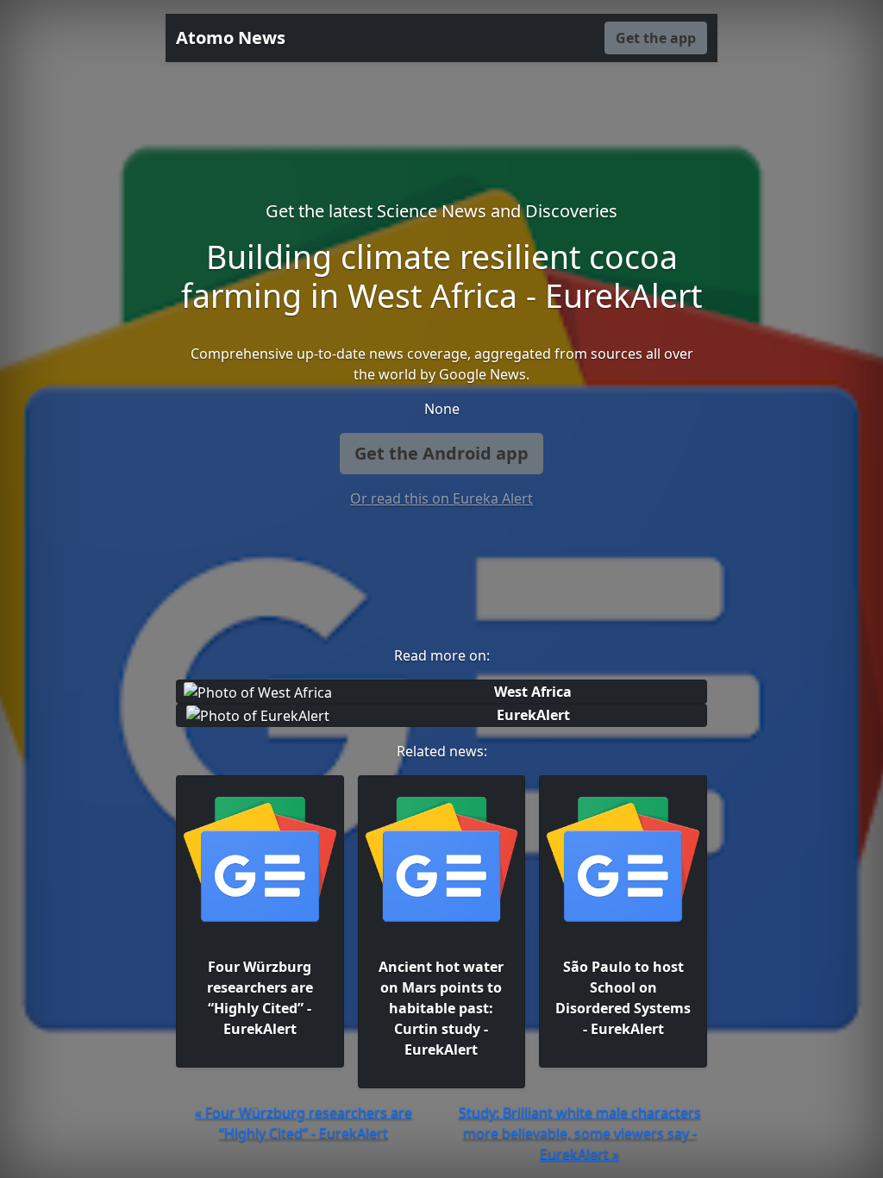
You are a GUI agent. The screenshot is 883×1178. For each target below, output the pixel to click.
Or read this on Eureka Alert (441, 498)
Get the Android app (441, 453)
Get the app (656, 37)
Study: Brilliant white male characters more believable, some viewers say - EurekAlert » (580, 1133)
